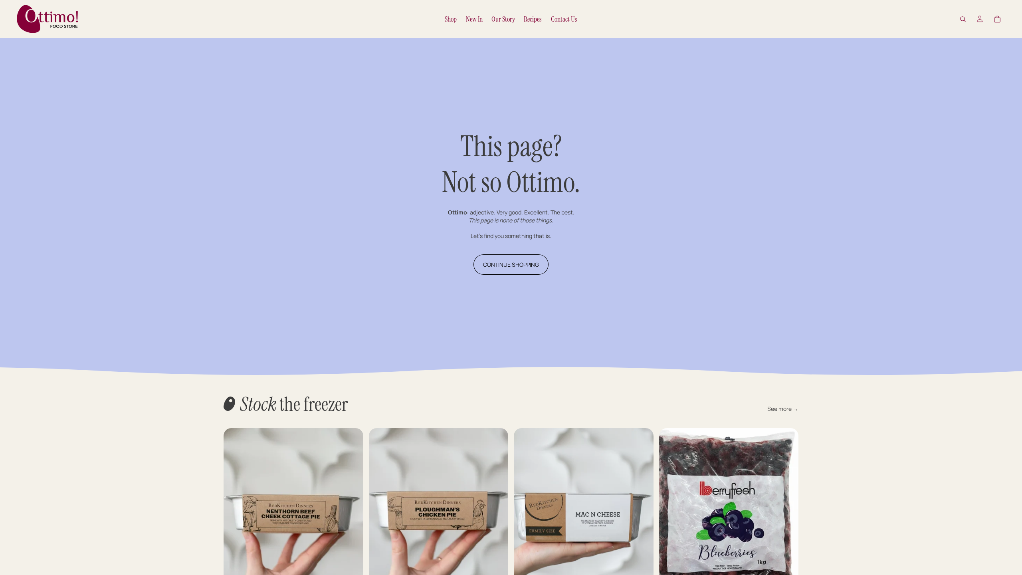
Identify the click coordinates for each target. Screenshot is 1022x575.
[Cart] (997, 19)
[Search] (963, 19)
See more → (782, 408)
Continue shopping (511, 264)
